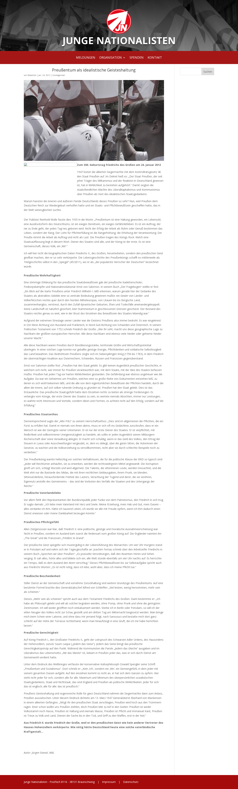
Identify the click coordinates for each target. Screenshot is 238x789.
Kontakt (155, 58)
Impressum (109, 782)
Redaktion (32, 75)
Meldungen (85, 58)
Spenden (137, 58)
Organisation (110, 58)
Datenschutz (130, 782)
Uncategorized (58, 75)
